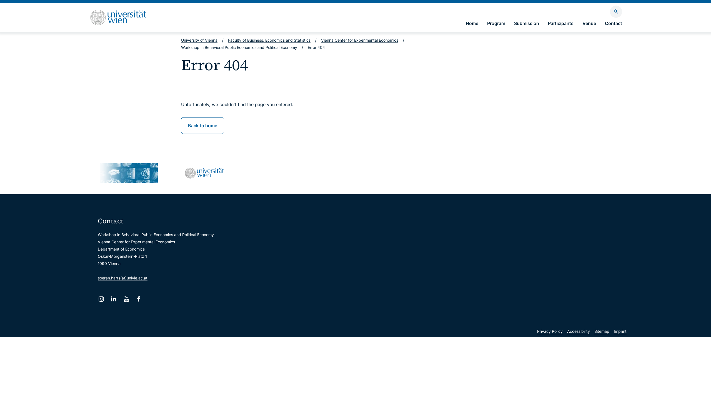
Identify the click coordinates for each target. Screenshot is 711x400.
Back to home (202, 125)
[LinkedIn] (113, 299)
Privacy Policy (550, 331)
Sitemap (601, 331)
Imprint (620, 331)
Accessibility (578, 331)
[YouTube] (126, 299)
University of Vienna (199, 40)
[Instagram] (101, 299)
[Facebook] (138, 299)
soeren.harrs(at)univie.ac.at (122, 278)
